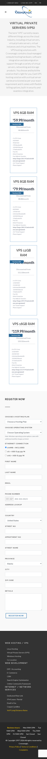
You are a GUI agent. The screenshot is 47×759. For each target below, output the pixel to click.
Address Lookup (13, 505)
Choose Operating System (18, 428)
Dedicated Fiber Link (15, 696)
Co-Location (12, 660)
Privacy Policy (14, 747)
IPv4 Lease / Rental (14, 699)
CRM (9, 676)
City (7, 569)
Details (9, 591)
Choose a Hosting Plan (17, 417)
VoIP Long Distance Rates (17, 710)
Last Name (10, 472)
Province (10, 559)
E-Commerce (12, 673)
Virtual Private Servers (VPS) (18, 652)
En (36, 3)
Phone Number (12, 494)
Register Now (16, 616)
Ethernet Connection (16, 444)
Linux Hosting (12, 649)
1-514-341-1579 (26, 3)
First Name (10, 461)
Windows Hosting (14, 656)
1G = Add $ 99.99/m (16, 451)
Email (8, 483)
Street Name (11, 548)
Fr (40, 3)
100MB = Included (15, 448)
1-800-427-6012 (12, 3)
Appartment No (13, 537)
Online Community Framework (19, 684)
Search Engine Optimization (18, 680)
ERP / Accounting (14, 669)
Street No (10, 526)
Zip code (9, 580)
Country (9, 515)
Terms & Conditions (29, 747)
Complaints (23, 750)
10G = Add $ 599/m (15, 456)
